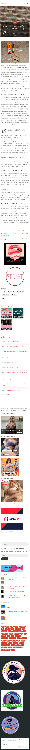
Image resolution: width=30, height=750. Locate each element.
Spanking (13, 645)
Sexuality (15, 642)
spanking (11, 69)
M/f (12, 635)
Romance (14, 640)
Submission (4, 647)
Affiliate (7, 626)
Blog (15, 22)
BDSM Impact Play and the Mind (14, 390)
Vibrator (10, 647)
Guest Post (16, 633)
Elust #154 (9, 379)
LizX (25, 633)
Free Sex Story (5, 633)
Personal (3, 640)
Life (21, 633)
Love (9, 635)
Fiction (24, 631)
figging (12, 139)
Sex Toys (10, 642)
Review (8, 640)
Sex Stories (4, 642)
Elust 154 (9, 357)
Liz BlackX (4, 3)
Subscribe (4, 558)
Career (12, 628)
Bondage (7, 628)
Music (19, 638)
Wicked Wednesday (18, 647)
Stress (22, 645)
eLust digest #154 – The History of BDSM (16, 346)
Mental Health (5, 638)
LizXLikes (4, 635)
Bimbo (16, 626)
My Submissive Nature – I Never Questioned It (17, 611)
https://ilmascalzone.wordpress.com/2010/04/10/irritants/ (14, 230)
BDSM (12, 626)
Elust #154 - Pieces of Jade (13, 367)
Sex (18, 640)
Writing (13, 649)
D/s (23, 628)
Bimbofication (22, 626)
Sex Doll (22, 640)
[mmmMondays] (15, 253)
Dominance (4, 631)
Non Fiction (24, 638)
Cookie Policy (4, 744)
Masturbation (18, 635)
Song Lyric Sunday (5, 645)
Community (18, 628)
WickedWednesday (6, 649)
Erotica (9, 631)
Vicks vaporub (25, 79)
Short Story (21, 642)
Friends (11, 633)
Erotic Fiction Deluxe (17, 631)
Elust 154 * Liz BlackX (11, 362)
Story (18, 645)
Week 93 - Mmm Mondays (12, 341)
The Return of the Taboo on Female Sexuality (17, 617)
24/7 (3, 626)
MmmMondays (13, 638)
